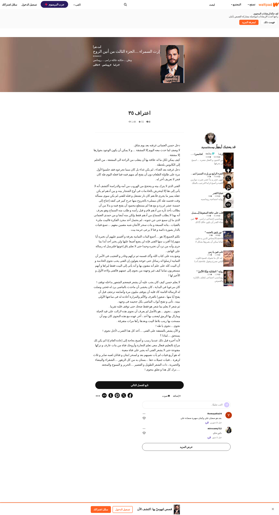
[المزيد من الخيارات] (144, 413)
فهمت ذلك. (269, 22)
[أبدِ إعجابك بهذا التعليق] (144, 418)
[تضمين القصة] (228, 204)
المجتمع (236, 4)
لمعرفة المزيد (249, 22)
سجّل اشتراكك (100, 509)
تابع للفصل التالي (139, 385)
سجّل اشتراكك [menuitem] (9, 4)
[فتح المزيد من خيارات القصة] (228, 213)
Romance (97, 56)
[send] (226, 404)
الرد (207, 422)
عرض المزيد (186, 447)
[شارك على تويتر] (228, 178)
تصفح (252, 4)
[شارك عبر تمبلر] (228, 196)
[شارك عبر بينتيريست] (228, 187)
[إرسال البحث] (125, 4)
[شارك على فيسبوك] (228, 169)
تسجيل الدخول (122, 509)
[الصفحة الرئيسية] (269, 4)
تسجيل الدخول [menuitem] (29, 4)
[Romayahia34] (228, 415)
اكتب (78, 4)
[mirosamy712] (228, 430)
